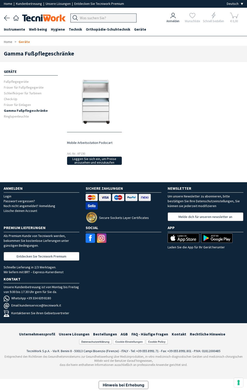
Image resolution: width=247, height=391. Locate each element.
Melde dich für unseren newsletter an (205, 217)
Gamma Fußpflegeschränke (26, 110)
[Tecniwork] (16, 17)
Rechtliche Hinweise (207, 334)
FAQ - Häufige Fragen (149, 334)
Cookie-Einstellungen (129, 341)
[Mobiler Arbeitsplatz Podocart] (94, 101)
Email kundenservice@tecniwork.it (36, 305)
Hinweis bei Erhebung (123, 385)
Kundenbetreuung (29, 3)
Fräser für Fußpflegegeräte (24, 87)
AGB (124, 334)
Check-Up (10, 99)
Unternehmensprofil (37, 334)
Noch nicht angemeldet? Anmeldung (29, 206)
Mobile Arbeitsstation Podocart (89, 143)
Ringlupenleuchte (16, 116)
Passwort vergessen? (19, 201)
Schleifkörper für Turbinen (22, 93)
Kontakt (179, 334)
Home (8, 3)
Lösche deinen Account (20, 211)
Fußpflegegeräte (16, 81)
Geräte (24, 42)
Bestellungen (105, 334)
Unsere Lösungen (58, 3)
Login (7, 196)
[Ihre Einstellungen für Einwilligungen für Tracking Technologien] (238, 382)
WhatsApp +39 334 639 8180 (31, 298)
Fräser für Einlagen (17, 105)
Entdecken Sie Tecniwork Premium (99, 3)
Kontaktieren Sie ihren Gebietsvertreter (40, 313)
